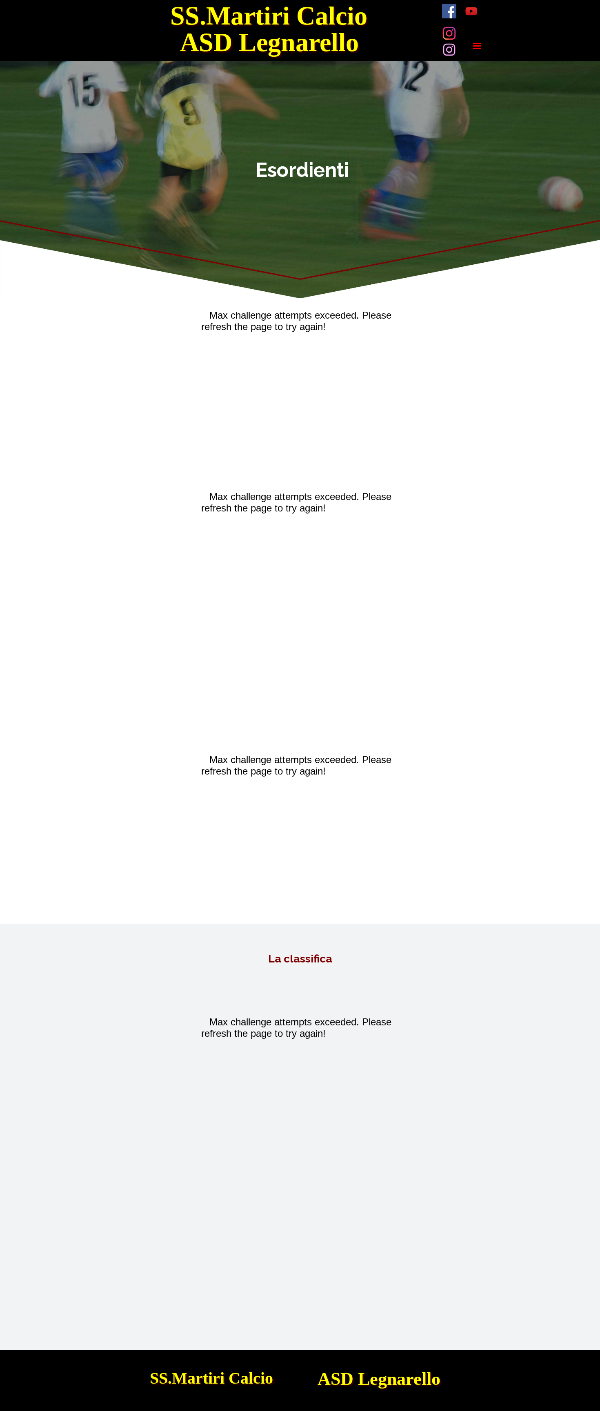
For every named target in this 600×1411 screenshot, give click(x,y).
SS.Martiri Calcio (268, 15)
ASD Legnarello (269, 42)
